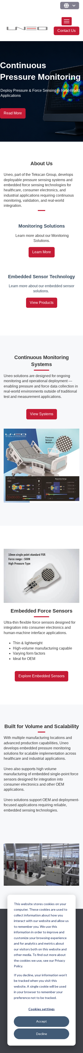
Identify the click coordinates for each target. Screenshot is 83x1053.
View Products (41, 303)
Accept (41, 1021)
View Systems (41, 414)
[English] (69, 5)
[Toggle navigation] (67, 21)
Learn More (41, 252)
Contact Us (66, 31)
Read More (13, 113)
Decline (41, 1034)
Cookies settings (41, 1009)
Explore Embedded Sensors (41, 676)
